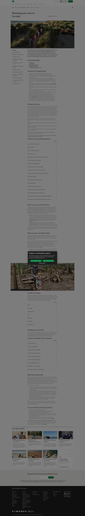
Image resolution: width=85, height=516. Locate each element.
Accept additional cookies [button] (36, 260)
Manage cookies (42, 263)
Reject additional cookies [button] (48, 260)
